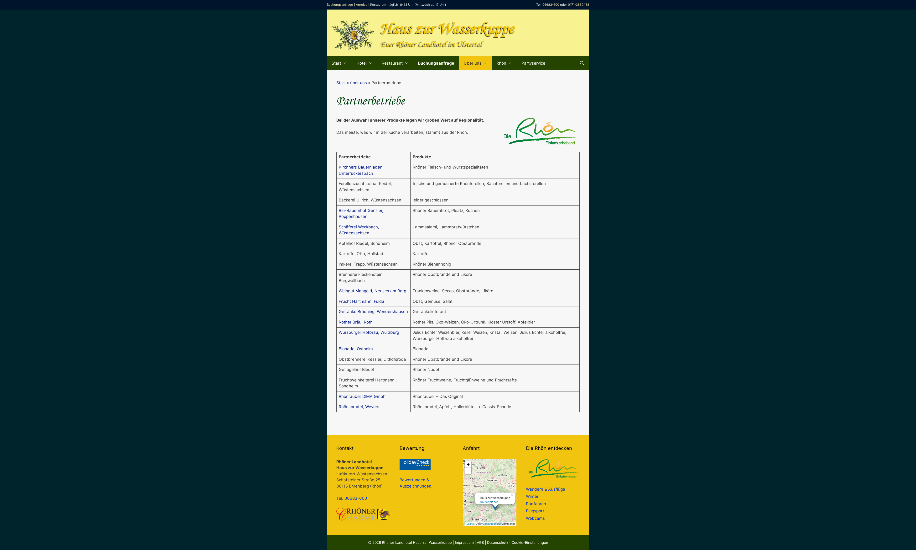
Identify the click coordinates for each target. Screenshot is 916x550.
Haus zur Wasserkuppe (447, 29)
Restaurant (392, 63)
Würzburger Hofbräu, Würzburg (369, 332)
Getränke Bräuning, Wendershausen (373, 311)
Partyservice (533, 63)
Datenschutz (497, 542)
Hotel (361, 63)
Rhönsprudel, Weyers (359, 406)
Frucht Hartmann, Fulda (361, 301)
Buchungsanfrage (340, 4)
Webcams (535, 518)
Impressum (464, 542)
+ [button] (468, 464)
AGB (480, 542)
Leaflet (470, 523)
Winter (532, 496)
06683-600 (550, 4)
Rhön (501, 63)
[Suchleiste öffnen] (581, 63)
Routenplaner (489, 502)
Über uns (472, 63)
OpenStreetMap (491, 523)
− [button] (468, 470)
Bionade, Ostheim (356, 348)
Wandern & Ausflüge (545, 489)
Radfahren (536, 503)
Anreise (361, 4)
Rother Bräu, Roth (356, 322)
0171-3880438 (578, 4)
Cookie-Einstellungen (529, 542)
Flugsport (535, 511)
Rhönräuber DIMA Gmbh (362, 396)
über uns (358, 82)
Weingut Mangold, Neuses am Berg (372, 290)
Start (336, 63)
